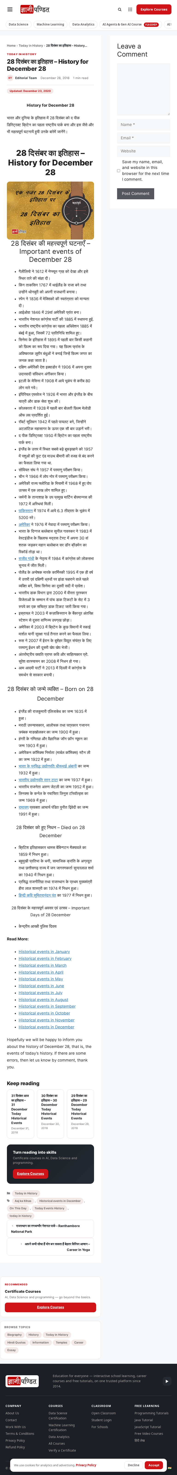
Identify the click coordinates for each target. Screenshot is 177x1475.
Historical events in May (41, 979)
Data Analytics (83, 24)
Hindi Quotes (16, 1342)
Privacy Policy (15, 1440)
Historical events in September (47, 1006)
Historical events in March (43, 965)
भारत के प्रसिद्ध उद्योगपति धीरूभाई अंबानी (48, 766)
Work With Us (16, 1427)
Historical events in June (41, 986)
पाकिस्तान (26, 510)
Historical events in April (41, 972)
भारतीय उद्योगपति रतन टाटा (38, 780)
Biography (14, 1334)
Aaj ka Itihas (23, 1201)
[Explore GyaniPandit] (130, 9)
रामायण (24, 807)
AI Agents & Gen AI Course (130, 24)
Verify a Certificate (62, 1450)
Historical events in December (46, 1027)
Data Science (18, 24)
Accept (153, 1465)
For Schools (99, 1427)
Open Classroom (103, 1413)
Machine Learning (50, 24)
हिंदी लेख (140, 1440)
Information (40, 1342)
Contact (11, 1420)
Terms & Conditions (20, 1434)
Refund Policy (15, 1447)
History (34, 1334)
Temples (61, 1342)
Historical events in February (45, 958)
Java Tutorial (144, 1420)
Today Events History (49, 1208)
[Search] (119, 9)
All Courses (57, 1443)
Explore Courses (154, 9)
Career (78, 1342)
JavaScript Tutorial (148, 1427)
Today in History (31, 45)
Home (11, 45)
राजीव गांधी (26, 558)
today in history (21, 1216)
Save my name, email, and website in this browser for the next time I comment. (145, 171)
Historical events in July (40, 992)
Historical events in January (44, 951)
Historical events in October (44, 1013)
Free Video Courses (149, 1434)
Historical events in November (46, 1020)
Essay (11, 1350)
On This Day (18, 1208)
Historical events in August (43, 999)
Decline (133, 1465)
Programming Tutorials (151, 1413)
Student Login (101, 1420)
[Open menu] (10, 9)
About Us (12, 1413)
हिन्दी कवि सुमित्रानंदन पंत (37, 895)
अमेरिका (24, 524)
